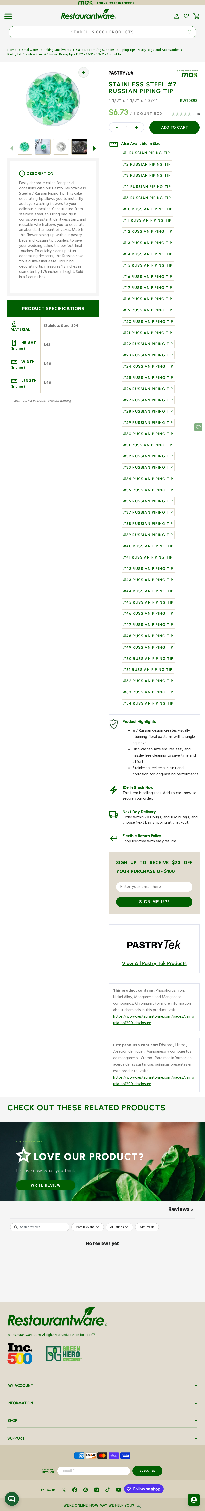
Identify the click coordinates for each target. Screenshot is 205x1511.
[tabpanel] (102, 1261)
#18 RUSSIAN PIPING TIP (147, 299)
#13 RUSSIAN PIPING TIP (147, 243)
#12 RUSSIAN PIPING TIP (147, 231)
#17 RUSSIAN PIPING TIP (147, 287)
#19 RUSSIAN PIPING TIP (147, 310)
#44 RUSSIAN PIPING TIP (148, 591)
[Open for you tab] (194, 1500)
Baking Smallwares (57, 50)
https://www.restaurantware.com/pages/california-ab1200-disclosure (153, 1020)
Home (12, 50)
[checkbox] (147, 1227)
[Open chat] (12, 1499)
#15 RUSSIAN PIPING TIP (148, 265)
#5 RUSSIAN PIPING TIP (147, 198)
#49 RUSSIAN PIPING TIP (148, 647)
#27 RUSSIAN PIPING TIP (148, 400)
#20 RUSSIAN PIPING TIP (148, 321)
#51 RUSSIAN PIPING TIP (148, 669)
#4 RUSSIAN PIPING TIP (147, 186)
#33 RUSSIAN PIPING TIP (148, 467)
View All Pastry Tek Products (154, 963)
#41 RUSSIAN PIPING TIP (148, 557)
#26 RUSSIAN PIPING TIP (148, 389)
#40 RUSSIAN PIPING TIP (148, 546)
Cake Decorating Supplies (95, 50)
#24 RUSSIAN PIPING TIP (148, 366)
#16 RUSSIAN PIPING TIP (147, 276)
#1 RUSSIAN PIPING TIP (146, 153)
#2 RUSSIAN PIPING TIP (147, 164)
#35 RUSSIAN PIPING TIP (148, 490)
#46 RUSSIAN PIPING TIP (148, 613)
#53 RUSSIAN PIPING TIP (148, 692)
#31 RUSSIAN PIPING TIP (147, 445)
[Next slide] (95, 148)
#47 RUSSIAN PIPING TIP (148, 624)
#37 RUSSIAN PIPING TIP (148, 512)
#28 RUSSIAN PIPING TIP (148, 411)
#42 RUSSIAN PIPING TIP (148, 568)
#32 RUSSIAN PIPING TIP (148, 456)
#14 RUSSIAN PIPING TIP (148, 254)
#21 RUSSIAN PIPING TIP (147, 333)
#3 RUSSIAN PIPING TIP (147, 175)
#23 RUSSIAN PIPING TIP (148, 355)
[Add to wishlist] (187, 16)
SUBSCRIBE (147, 1470)
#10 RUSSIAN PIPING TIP (148, 209)
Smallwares (30, 50)
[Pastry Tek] (123, 76)
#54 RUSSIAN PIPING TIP (148, 703)
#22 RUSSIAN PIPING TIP (148, 344)
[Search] (190, 32)
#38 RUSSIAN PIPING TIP (148, 523)
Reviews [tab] (180, 1210)
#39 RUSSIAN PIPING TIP (148, 535)
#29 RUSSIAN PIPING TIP (148, 422)
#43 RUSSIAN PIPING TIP (148, 580)
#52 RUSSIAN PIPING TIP (148, 681)
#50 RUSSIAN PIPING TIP (148, 658)
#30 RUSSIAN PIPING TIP (148, 434)
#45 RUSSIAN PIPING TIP (148, 602)
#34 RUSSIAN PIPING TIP (148, 478)
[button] (8, 14)
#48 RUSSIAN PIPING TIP (148, 636)
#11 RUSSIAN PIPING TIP (147, 220)
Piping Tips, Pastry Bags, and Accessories (149, 50)
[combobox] (102, 32)
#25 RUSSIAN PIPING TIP (148, 377)
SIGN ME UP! (154, 902)
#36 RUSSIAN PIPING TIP (148, 501)
